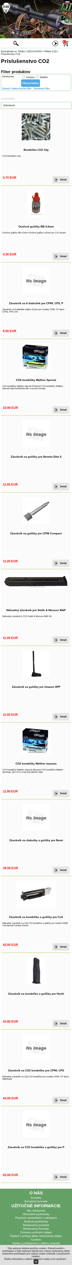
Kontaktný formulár (36, 1201)
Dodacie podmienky (36, 1221)
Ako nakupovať (36, 1210)
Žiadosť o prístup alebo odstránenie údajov (36, 1235)
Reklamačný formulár (36, 1228)
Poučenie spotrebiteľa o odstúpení (36, 1217)
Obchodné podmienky (36, 1214)
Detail (63, 179)
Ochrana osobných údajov (36, 1232)
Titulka (21, 51)
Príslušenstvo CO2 (10, 54)
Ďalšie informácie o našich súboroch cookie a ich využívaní (35, 1259)
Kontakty (36, 1197)
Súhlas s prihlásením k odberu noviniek (36, 1243)
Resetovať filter (42, 88)
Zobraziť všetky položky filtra (16, 88)
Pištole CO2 (50, 51)
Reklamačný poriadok (36, 1225)
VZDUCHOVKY (34, 51)
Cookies (36, 1239)
